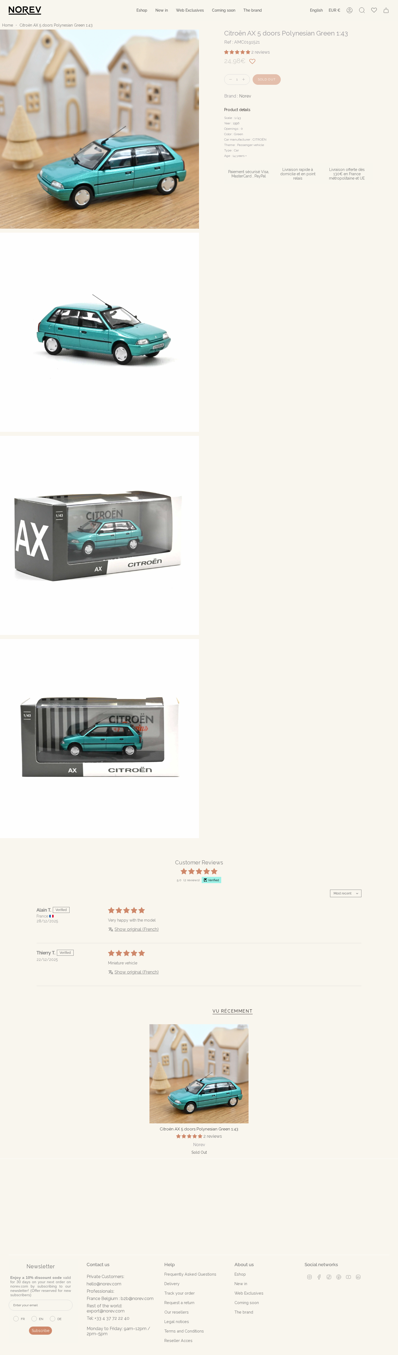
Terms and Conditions (184, 1331)
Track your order (179, 1293)
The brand (243, 1312)
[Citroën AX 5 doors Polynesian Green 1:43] (199, 1073)
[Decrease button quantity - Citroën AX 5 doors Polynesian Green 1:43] (229, 79)
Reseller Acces (178, 1340)
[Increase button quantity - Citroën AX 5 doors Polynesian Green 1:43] (245, 79)
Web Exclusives (248, 1293)
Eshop (240, 1274)
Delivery (172, 1283)
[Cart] (386, 10)
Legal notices (176, 1321)
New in (240, 1283)
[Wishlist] (374, 10)
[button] (141, 10)
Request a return (179, 1302)
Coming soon (246, 1302)
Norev (245, 96)
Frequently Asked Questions (190, 1274)
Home (7, 25)
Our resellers (176, 1312)
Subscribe (40, 1330)
